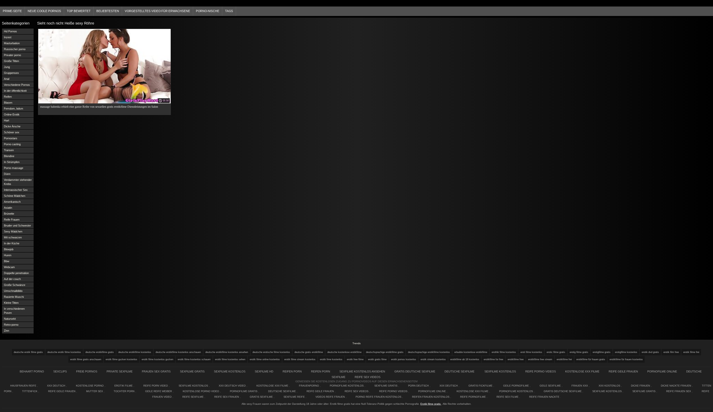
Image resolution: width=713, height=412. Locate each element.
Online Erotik (11, 114)
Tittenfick (29, 391)
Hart (6, 120)
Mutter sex (94, 391)
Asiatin (8, 207)
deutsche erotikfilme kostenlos (134, 352)
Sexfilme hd (264, 371)
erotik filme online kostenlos (265, 359)
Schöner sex (11, 132)
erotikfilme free (516, 359)
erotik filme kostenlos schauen (194, 359)
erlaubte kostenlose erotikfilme (470, 352)
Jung (7, 67)
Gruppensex (11, 72)
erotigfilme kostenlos (626, 352)
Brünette (9, 213)
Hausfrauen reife (23, 385)
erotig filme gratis (579, 352)
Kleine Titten (11, 302)
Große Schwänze (14, 284)
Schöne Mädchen (14, 195)
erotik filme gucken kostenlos (121, 359)
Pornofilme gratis (243, 391)
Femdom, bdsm (13, 108)
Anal (6, 78)
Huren (7, 255)
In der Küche (11, 243)
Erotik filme (123, 385)
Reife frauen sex (678, 391)
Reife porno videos (540, 371)
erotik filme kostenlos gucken (157, 359)
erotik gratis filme (377, 359)
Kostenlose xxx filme (582, 371)
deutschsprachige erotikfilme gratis (384, 352)
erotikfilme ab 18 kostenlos (464, 359)
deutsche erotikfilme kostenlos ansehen (226, 352)
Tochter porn (124, 391)
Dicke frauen (640, 385)
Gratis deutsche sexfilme (414, 371)
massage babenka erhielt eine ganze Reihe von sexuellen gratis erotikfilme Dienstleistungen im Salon (99, 106)
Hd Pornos (10, 31)
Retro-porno (11, 324)
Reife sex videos (367, 377)
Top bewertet (79, 11)
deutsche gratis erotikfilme (308, 352)
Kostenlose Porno (90, 385)
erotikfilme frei (564, 359)
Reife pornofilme (473, 396)
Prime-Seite (12, 11)
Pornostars (10, 138)
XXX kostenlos (609, 385)
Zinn (6, 330)
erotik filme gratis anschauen (85, 359)
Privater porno (12, 55)
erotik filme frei (691, 352)
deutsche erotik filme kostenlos (64, 352)
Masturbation (12, 43)
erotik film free (671, 352)
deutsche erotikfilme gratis (99, 352)
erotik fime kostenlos (331, 359)
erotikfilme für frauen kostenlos (626, 359)
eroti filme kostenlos (531, 352)
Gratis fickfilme (480, 385)
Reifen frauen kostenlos (430, 396)
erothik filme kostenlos (504, 352)
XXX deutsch (448, 385)
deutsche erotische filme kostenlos (271, 352)
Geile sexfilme (550, 385)
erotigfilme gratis (602, 352)
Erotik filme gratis (430, 403)
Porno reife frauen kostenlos (378, 396)
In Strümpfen (11, 162)
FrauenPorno (309, 385)
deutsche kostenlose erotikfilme (344, 352)
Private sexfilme (120, 371)
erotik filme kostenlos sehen (230, 359)
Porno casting (12, 144)
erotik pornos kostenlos (403, 359)
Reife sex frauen (226, 396)
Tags (229, 11)
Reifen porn (292, 371)
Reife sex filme (507, 396)
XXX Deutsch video (232, 385)
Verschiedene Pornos (17, 84)
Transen (9, 150)
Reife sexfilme (193, 396)
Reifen (8, 96)
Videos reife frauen (330, 396)
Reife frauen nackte (544, 396)
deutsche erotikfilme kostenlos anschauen (178, 352)
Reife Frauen (11, 219)
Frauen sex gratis (156, 371)
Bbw (6, 261)
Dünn (7, 173)
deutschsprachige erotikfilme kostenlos (429, 352)
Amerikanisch (12, 201)
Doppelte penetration (16, 273)
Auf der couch (12, 279)
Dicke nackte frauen (676, 385)
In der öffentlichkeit (15, 90)
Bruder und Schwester (17, 225)
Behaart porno (32, 371)
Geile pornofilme (516, 385)
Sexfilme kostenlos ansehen (362, 371)
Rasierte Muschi (14, 296)
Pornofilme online (662, 371)
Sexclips (60, 371)
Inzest (7, 37)
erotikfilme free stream (540, 359)
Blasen (8, 102)
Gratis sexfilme (261, 396)
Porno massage (13, 168)
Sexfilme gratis (192, 371)
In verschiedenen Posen (14, 310)
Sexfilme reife (294, 396)
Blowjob (8, 249)
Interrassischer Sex (16, 189)
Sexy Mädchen (13, 231)
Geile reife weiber (158, 391)
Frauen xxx (580, 385)
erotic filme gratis (556, 352)
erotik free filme (355, 359)
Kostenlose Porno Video (201, 391)
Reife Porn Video (155, 385)
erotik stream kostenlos (433, 359)
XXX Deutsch (56, 385)
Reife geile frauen (623, 371)
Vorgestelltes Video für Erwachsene (157, 11)
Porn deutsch (418, 385)
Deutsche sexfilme (460, 371)
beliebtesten (107, 11)
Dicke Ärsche (12, 126)
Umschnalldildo (13, 290)
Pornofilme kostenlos (347, 385)
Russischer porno (14, 49)
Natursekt (10, 318)
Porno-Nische (207, 11)
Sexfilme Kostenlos (229, 371)
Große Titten (11, 61)
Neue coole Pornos (44, 11)
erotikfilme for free (493, 359)
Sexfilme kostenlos (500, 371)
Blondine (9, 156)
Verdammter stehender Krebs (18, 181)
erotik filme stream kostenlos (299, 359)
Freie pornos (86, 371)
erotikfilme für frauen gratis (590, 359)
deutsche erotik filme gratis (28, 352)
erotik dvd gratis (650, 352)
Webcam (9, 267)
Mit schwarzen (13, 237)
